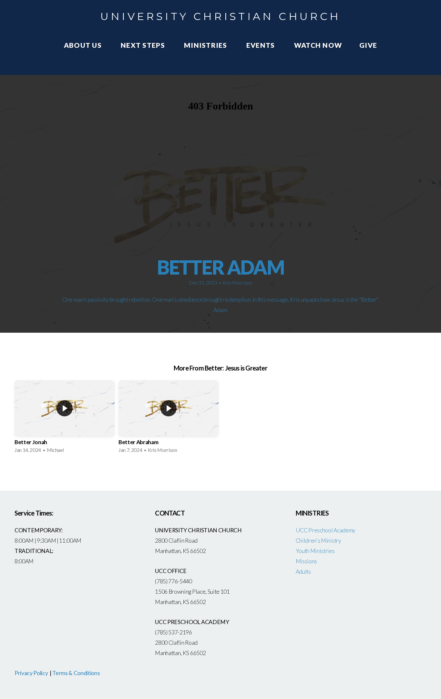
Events (261, 45)
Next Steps (144, 45)
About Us (83, 45)
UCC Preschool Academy (326, 530)
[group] (65, 418)
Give (368, 45)
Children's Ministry (318, 540)
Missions (306, 561)
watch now (318, 45)
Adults (303, 571)
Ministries (206, 45)
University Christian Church (220, 16)
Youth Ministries (315, 551)
